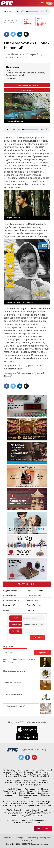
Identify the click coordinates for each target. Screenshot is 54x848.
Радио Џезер (33, 610)
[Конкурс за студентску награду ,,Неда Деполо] (27, 453)
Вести (6, 770)
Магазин (10, 789)
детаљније (11, 78)
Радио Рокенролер (35, 595)
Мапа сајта (43, 828)
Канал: (15, 618)
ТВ (4, 801)
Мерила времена (43, 772)
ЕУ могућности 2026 (39, 776)
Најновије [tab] (8, 646)
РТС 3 (25, 801)
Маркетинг (26, 820)
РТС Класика (37, 803)
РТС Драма (11, 803)
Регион (26, 770)
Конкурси (18, 822)
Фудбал (16, 780)
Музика (44, 789)
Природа (31, 793)
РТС (8, 820)
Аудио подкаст (27, 90)
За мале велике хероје (29, 795)
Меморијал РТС (36, 784)
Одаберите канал (29, 618)
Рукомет (9, 782)
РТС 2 (17, 801)
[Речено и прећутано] (27, 523)
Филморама (13, 67)
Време (26, 774)
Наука (22, 793)
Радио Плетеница (35, 590)
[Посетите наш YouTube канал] (34, 757)
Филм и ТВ (12, 793)
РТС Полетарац (44, 805)
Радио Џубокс (33, 600)
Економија (29, 772)
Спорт (8, 780)
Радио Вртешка (34, 605)
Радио (9, 810)
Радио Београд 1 (11, 590)
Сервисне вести (39, 774)
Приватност (8, 837)
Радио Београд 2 (11, 595)
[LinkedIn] (19, 34)
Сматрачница (11, 776)
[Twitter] (13, 34)
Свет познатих (33, 791)
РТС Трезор (15, 805)
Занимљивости (32, 789)
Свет (33, 770)
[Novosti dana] (27, 406)
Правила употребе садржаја (37, 837)
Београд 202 (9, 605)
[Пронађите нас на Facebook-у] (27, 757)
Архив (6, 610)
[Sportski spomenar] (27, 569)
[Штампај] (26, 34)
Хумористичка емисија (13, 682)
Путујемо (20, 791)
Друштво (18, 772)
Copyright (19, 837)
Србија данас (44, 770)
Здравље (46, 791)
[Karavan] (27, 499)
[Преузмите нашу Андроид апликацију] (27, 736)
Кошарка (26, 780)
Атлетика (32, 782)
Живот (19, 789)
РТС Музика (28, 805)
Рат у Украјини (14, 774)
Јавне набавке (40, 820)
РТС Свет (35, 801)
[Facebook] (6, 34)
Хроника (7, 772)
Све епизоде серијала (27, 85)
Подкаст (24, 776)
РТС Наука (46, 801)
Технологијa (8, 791)
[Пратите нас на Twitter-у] (21, 757)
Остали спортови (19, 784)
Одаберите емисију (30, 624)
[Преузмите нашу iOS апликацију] (27, 729)
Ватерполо (20, 782)
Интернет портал (32, 822)
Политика (15, 770)
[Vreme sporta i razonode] (27, 546)
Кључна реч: (15, 631)
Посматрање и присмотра (14, 671)
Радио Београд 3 (11, 600)
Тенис (36, 780)
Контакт (15, 820)
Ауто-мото (43, 782)
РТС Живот (24, 803)
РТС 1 (9, 801)
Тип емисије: (16, 624)
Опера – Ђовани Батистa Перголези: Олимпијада (19, 660)
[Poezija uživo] (27, 476)
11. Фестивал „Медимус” (14, 706)
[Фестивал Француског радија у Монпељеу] (27, 429)
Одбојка (44, 780)
